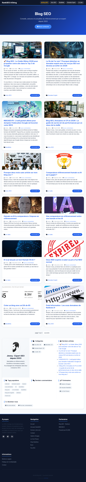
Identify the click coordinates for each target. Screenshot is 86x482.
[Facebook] (3, 436)
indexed (7, 384)
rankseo (19, 392)
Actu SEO (53, 2)
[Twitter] (7, 436)
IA (15, 386)
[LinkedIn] (12, 436)
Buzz (31, 445)
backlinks (23, 389)
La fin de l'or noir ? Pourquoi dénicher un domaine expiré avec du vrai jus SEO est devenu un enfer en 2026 (63, 63)
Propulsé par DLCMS (64, 430)
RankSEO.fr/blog (9, 2)
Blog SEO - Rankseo (64, 424)
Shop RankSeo (34, 442)
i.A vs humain (15, 389)
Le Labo (80, 2)
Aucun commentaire (25, 68)
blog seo (7, 389)
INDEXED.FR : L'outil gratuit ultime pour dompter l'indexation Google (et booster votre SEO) (21, 123)
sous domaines (9, 386)
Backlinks (61, 2)
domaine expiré (16, 384)
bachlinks (21, 386)
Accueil (32, 424)
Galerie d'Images (65, 384)
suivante (46, 333)
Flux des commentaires (26, 405)
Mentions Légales (6, 459)
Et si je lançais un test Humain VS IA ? (19, 260)
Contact (32, 433)
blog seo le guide (9, 392)
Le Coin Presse (65, 391)
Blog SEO (45, 2)
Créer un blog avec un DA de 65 (17, 305)
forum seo (7, 395)
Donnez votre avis (35, 430)
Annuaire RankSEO (66, 387)
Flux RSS (32, 448)
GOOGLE (46, 478)
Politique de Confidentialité (9, 462)
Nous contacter (43, 26)
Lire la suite (34, 95)
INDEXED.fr (62, 427)
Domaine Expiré (71, 2)
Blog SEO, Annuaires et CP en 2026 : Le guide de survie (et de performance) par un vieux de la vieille (64, 123)
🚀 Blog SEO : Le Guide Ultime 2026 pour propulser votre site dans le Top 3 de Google (21, 63)
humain (24, 384)
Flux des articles (11, 405)
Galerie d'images (34, 436)
